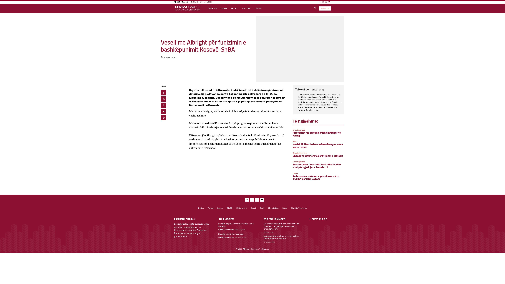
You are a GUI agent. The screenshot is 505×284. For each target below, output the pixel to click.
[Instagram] (323, 2)
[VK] (163, 111)
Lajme (295, 173)
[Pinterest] (163, 105)
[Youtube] (329, 2)
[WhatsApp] (163, 117)
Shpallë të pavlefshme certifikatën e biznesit (318, 156)
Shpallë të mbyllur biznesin (230, 234)
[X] (326, 2)
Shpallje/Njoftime (300, 153)
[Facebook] (319, 2)
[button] (315, 8)
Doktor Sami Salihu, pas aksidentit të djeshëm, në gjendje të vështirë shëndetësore (281, 226)
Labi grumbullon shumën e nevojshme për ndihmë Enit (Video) (282, 237)
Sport (295, 141)
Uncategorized (299, 130)
